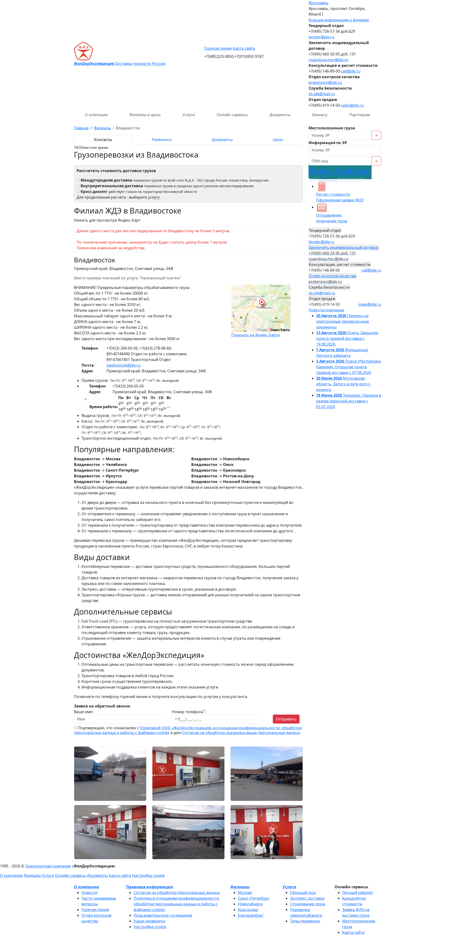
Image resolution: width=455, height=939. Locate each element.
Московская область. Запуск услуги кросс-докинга (343, 384)
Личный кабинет (340, 173)
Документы (279, 114)
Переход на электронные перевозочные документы (342, 321)
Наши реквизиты (149, 921)
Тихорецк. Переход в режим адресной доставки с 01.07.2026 (348, 401)
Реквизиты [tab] (162, 139)
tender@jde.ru (321, 37)
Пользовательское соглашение (163, 915)
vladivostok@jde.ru (123, 365)
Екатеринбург (251, 915)
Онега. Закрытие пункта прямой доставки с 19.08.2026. (347, 338)
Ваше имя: (83, 711)
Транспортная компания (48, 866)
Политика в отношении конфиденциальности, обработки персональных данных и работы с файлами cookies (177, 904)
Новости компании (326, 310)
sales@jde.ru (352, 105)
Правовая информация (149, 886)
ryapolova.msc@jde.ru (328, 59)
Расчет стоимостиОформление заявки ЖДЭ (340, 197)
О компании (96, 114)
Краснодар (248, 909)
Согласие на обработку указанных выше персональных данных (241, 732)
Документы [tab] (222, 139)
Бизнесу (319, 114)
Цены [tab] (278, 139)
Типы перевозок (305, 921)
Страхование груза (307, 904)
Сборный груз (303, 892)
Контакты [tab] (103, 139)
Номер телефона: (189, 711)
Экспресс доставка (307, 898)
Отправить (286, 719)
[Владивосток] (110, 773)
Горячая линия (218, 48)
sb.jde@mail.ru (322, 93)
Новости (89, 892)
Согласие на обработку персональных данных (177, 892)
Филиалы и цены (144, 114)
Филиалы (32, 875)
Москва (245, 892)
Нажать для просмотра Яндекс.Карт (107, 220)
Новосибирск (250, 904)
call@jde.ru (350, 71)
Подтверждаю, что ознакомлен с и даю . (188, 730)
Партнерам (359, 114)
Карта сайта (244, 48)
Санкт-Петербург (253, 898)
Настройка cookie (148, 875)
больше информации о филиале (339, 20)
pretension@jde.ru (325, 82)
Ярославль (318, 2)
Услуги (188, 114)
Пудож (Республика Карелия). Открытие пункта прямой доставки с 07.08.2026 (348, 367)
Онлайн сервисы (232, 114)
